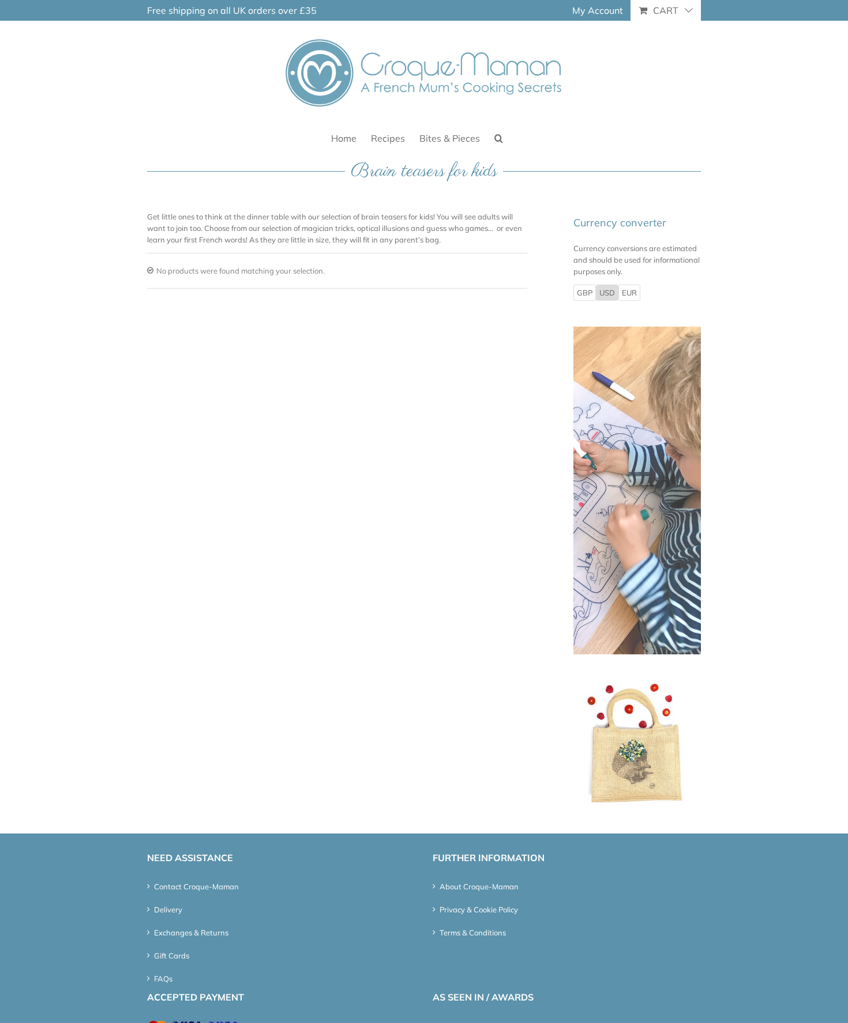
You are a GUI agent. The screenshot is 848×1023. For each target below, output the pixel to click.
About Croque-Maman (479, 886)
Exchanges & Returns (191, 932)
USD (607, 292)
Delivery (168, 909)
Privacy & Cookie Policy (479, 909)
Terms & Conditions (473, 932)
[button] (498, 137)
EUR (629, 292)
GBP (584, 292)
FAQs (163, 978)
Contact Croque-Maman (196, 886)
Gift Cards (171, 955)
